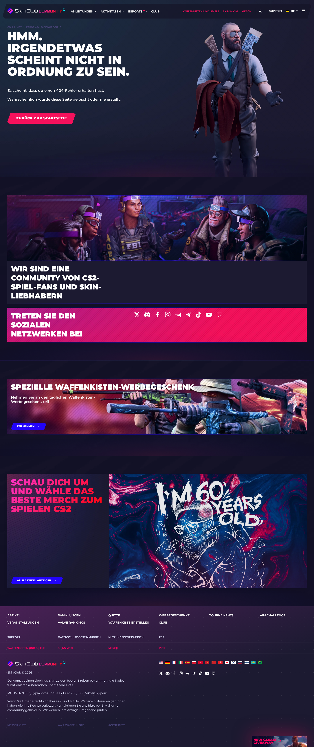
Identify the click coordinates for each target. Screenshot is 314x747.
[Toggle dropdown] (95, 11)
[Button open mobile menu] (303, 11)
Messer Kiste (16, 725)
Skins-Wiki (230, 11)
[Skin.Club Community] (36, 11)
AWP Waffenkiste (71, 725)
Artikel (14, 615)
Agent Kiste (116, 725)
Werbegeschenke (174, 615)
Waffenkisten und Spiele (200, 11)
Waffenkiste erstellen (128, 622)
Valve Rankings (71, 622)
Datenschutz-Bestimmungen (79, 637)
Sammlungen (69, 615)
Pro (162, 648)
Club (155, 11)
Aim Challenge (272, 615)
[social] (161, 673)
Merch (246, 11)
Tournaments (221, 615)
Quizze (114, 615)
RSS (161, 637)
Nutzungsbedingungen (126, 637)
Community (14, 27)
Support (275, 11)
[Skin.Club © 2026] (36, 664)
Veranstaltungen (23, 622)
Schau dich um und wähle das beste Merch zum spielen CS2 (56, 495)
